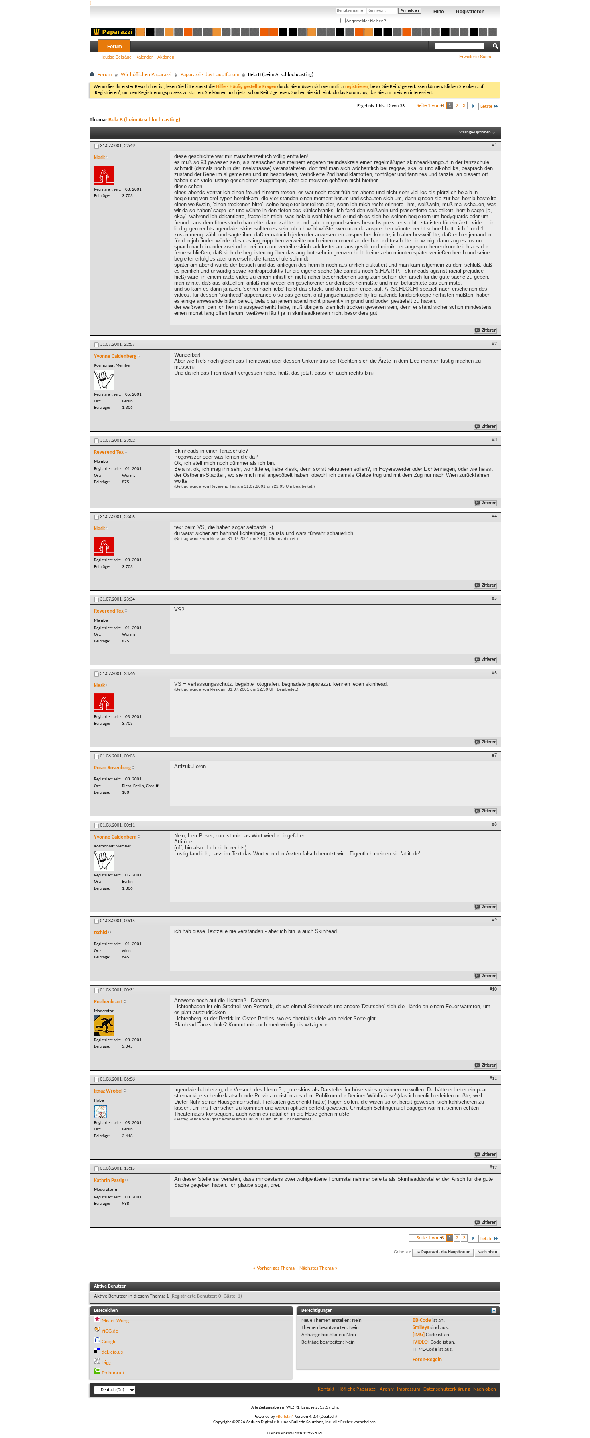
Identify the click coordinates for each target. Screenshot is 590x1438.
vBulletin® (285, 1417)
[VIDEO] (421, 1342)
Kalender (144, 57)
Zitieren (489, 330)
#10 (493, 989)
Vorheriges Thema (276, 1268)
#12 (493, 1167)
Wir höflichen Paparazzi (146, 74)
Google (109, 1341)
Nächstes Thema (316, 1268)
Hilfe (438, 11)
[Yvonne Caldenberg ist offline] (104, 380)
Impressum (408, 1389)
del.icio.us (112, 1352)
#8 (494, 824)
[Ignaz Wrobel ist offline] (100, 1111)
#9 (494, 920)
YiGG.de (110, 1331)
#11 (493, 1078)
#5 (494, 598)
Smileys (421, 1327)
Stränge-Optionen (475, 132)
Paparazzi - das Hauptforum (210, 74)
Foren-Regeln (427, 1359)
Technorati (113, 1373)
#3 (494, 439)
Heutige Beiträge (116, 57)
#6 (494, 673)
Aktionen (165, 57)
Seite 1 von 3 (430, 105)
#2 (494, 343)
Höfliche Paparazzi (357, 1389)
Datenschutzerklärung (446, 1389)
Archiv (387, 1389)
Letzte (486, 106)
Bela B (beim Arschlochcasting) (144, 120)
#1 (494, 145)
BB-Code (422, 1320)
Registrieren (470, 11)
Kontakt (326, 1389)
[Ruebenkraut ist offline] (104, 1025)
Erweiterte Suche (475, 56)
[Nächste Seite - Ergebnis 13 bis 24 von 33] (473, 106)
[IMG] (419, 1334)
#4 (494, 516)
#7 (494, 755)
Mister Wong (115, 1320)
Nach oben (487, 1252)
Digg (106, 1362)
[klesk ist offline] (104, 175)
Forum (114, 46)
